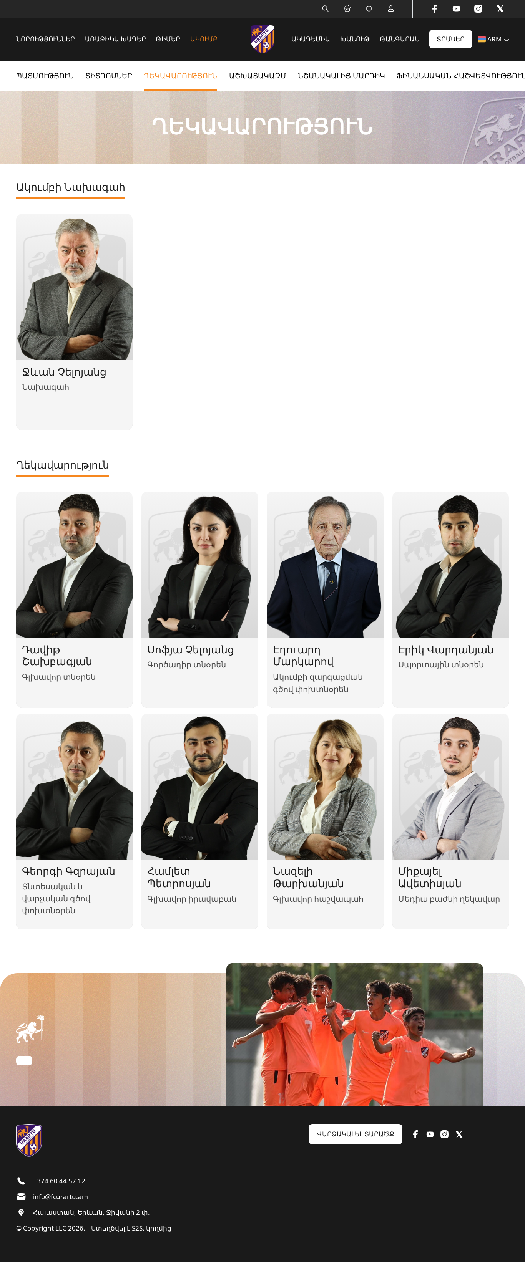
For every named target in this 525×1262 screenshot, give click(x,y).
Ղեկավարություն (180, 76)
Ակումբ (204, 39)
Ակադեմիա (310, 39)
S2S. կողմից (151, 1228)
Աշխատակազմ (257, 76)
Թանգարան (399, 39)
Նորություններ (45, 39)
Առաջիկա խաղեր (115, 39)
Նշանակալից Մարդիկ (341, 76)
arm (494, 39)
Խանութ (355, 39)
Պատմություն (45, 76)
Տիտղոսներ (108, 76)
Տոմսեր (451, 39)
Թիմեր (168, 39)
